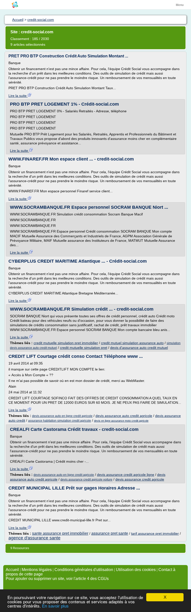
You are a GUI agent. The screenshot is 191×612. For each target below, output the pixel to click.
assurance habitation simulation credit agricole (59, 420)
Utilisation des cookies (136, 570)
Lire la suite (18, 96)
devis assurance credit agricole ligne (125, 475)
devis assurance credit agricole (139, 479)
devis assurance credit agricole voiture (86, 479)
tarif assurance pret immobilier (155, 533)
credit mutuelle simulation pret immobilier (66, 343)
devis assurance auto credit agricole (124, 416)
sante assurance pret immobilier (60, 533)
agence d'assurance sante (34, 537)
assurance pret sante (109, 533)
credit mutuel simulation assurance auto (132, 343)
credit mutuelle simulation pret (83, 348)
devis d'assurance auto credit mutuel (139, 348)
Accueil (12, 570)
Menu (180, 5)
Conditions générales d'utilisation (83, 570)
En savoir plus (55, 606)
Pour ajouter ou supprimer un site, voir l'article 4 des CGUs (57, 578)
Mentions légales (37, 570)
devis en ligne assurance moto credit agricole (121, 420)
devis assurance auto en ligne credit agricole (62, 416)
